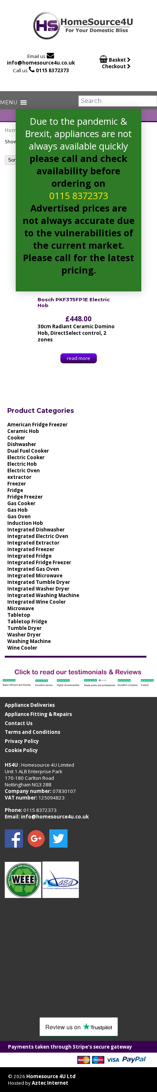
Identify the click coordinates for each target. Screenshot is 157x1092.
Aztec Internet (50, 1083)
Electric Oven (23, 470)
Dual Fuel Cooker (28, 451)
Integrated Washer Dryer (38, 588)
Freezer (16, 483)
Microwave (20, 608)
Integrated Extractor (33, 542)
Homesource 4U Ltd (51, 1076)
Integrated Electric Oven (37, 536)
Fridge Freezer (25, 496)
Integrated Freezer (30, 549)
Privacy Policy (22, 741)
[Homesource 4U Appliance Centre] (83, 37)
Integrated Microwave (34, 575)
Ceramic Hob (23, 431)
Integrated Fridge (29, 556)
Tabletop (18, 615)
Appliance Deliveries (30, 705)
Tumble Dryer (24, 628)
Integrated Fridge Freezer (39, 562)
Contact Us (18, 723)
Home (12, 130)
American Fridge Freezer (37, 424)
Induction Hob (25, 523)
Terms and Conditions (32, 732)
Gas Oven (19, 516)
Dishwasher (21, 444)
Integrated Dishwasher (36, 529)
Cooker (16, 437)
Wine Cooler (22, 647)
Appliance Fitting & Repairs (38, 714)
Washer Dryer (24, 634)
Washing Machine (29, 641)
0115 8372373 (52, 70)
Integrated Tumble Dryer (38, 582)
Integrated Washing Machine (43, 595)
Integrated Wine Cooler (36, 602)
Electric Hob (22, 464)
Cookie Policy (21, 750)
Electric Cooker (26, 457)
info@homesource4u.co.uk (41, 62)
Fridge (15, 490)
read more (78, 358)
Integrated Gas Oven (33, 569)
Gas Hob (17, 510)
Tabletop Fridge (27, 621)
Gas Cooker (21, 503)
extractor (19, 477)
